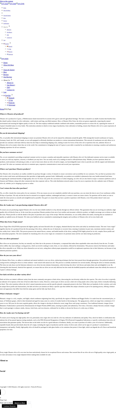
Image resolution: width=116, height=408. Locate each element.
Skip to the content (6, 1)
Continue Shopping (9, 406)
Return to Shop (20, 403)
